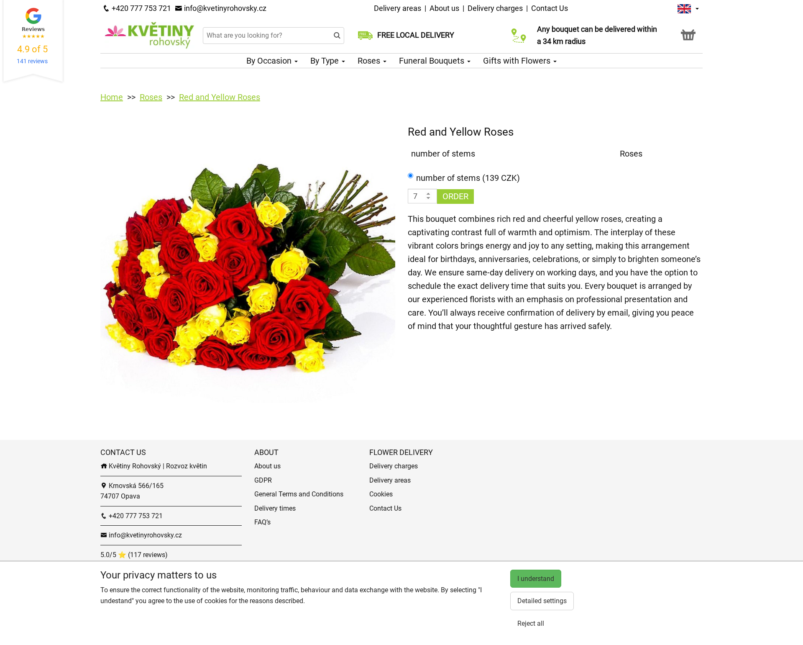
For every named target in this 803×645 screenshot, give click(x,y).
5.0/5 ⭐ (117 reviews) (134, 555)
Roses (370, 61)
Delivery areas (398, 8)
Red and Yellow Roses (219, 97)
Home (111, 97)
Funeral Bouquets (432, 61)
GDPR (263, 480)
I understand (535, 579)
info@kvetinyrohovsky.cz (224, 8)
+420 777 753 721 (140, 8)
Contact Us (549, 8)
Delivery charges (495, 8)
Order (455, 196)
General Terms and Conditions (298, 494)
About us (444, 8)
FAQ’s (262, 522)
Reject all (530, 623)
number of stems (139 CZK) (468, 178)
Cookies (381, 494)
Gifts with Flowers (517, 61)
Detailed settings (542, 601)
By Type (325, 61)
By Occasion (270, 61)
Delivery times (275, 508)
